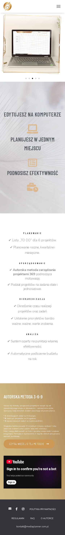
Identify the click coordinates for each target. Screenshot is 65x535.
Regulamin (18, 518)
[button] (26, 78)
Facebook (16, 509)
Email (10, 508)
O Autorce (47, 518)
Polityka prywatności (43, 509)
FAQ (32, 518)
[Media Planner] (9, 6)
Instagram (23, 509)
